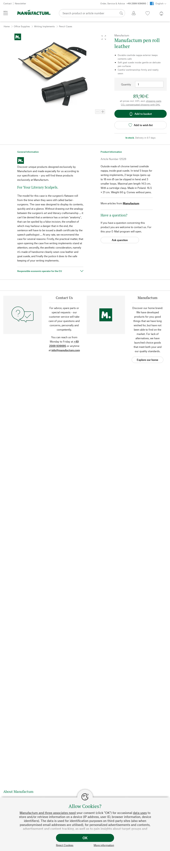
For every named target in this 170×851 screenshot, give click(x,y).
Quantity (126, 84)
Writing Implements (44, 26)
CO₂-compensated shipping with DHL (140, 104)
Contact (7, 3)
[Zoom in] (102, 111)
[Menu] (6, 13)
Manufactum (131, 203)
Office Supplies (22, 26)
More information (104, 845)
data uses (140, 813)
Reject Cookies (64, 845)
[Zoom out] (97, 111)
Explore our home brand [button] (147, 360)
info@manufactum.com (65, 350)
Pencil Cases (65, 26)
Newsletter (20, 3)
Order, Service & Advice (123, 3)
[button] (104, 38)
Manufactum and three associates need (48, 813)
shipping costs (153, 101)
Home (7, 26)
